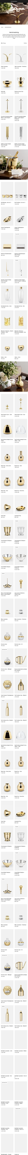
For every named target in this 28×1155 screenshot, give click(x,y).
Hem (2, 27)
